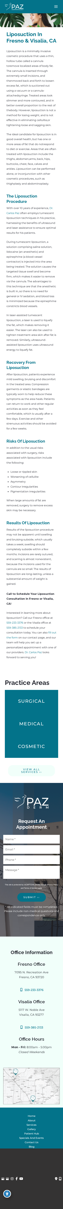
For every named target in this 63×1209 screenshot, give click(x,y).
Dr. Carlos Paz (33, 652)
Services (31, 1124)
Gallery (31, 1129)
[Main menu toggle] (56, 7)
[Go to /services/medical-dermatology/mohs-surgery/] (31, 701)
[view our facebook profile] (17, 1179)
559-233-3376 (15, 622)
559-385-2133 (14, 627)
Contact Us (31, 1142)
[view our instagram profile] (12, 1179)
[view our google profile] (3, 1179)
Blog (31, 1146)
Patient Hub (31, 1133)
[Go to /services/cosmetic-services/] (31, 746)
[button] (31, 772)
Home (31, 1116)
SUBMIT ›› (31, 897)
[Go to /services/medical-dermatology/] (31, 724)
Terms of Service (30, 888)
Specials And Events (31, 1138)
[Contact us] (56, 1179)
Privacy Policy (52, 884)
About (31, 1120)
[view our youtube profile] (21, 1179)
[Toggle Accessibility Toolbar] (7, 1194)
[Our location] (60, 1179)
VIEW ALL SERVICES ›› (31, 771)
